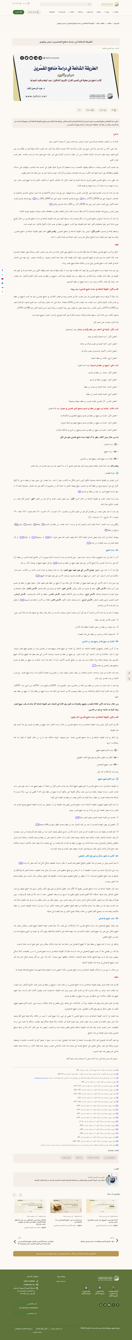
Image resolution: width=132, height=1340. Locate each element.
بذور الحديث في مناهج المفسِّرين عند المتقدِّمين (68, 1221)
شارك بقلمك (32, 12)
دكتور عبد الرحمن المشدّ (96, 1177)
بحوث (107, 12)
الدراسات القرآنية (93, 1157)
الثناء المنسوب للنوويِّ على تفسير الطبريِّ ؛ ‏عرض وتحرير (102, 1221)
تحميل (102, 110)
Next (20, 1195)
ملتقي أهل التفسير (42, 1328)
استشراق (90, 12)
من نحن (24, 3)
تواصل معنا (15, 3)
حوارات (98, 12)
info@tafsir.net (29, 1284)
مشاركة (89, 110)
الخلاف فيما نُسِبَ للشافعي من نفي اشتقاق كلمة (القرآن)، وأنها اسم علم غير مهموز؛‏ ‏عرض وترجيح (30, 1222)
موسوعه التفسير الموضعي (23, 1328)
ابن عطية (79, 1157)
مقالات (116, 12)
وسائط (80, 12)
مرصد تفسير (37, 1332)
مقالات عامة (100, 23)
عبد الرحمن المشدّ (108, 48)
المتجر (17, 12)
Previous (14, 1195)
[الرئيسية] (110, 4)
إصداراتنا (62, 12)
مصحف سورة (61, 1281)
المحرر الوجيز (66, 1157)
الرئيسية (116, 23)
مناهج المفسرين (110, 1157)
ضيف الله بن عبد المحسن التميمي (65, 1225)
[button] (79, 110)
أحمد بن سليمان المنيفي (104, 1225)
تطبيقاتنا (52, 12)
